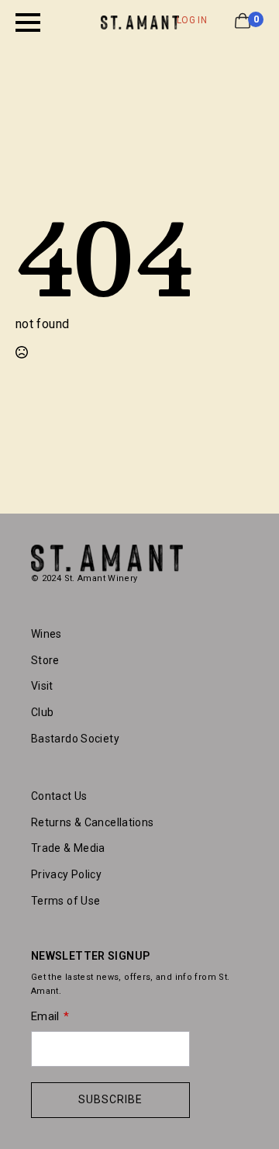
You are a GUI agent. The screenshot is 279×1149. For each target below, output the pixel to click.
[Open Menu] (28, 22)
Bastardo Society (75, 738)
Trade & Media (68, 848)
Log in (192, 20)
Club (42, 712)
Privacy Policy (66, 874)
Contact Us (59, 796)
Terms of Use (65, 901)
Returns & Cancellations (92, 822)
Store (45, 660)
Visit (42, 686)
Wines (46, 634)
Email (45, 1016)
